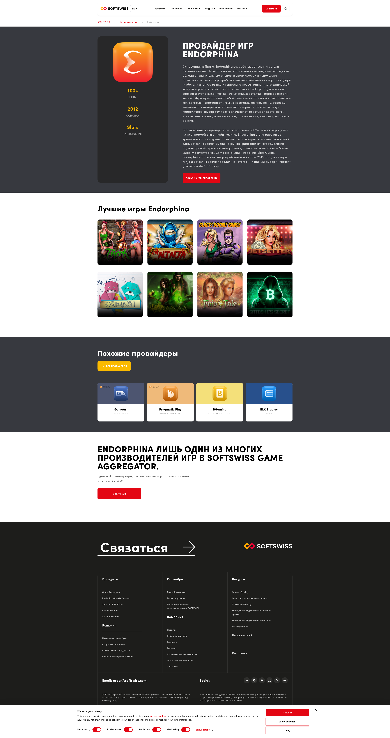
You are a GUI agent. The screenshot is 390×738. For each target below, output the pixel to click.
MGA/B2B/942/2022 (235, 700)
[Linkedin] (247, 680)
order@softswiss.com (130, 680)
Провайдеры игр (129, 21)
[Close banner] (316, 710)
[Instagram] (269, 680)
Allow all (287, 712)
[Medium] (285, 680)
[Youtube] (262, 680)
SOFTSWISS (104, 21)
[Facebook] (254, 680)
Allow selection (287, 721)
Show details (203, 729)
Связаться (119, 493)
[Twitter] (277, 680)
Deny (287, 730)
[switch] (128, 729)
